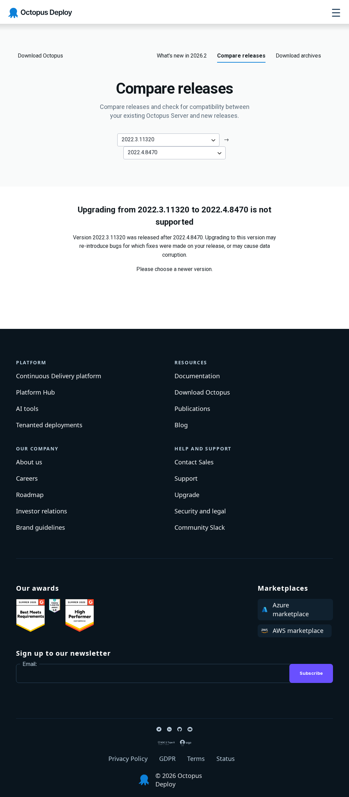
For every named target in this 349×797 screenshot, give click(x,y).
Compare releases (241, 55)
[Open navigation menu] (336, 12)
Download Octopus (40, 55)
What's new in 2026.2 (182, 55)
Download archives (298, 55)
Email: (29, 663)
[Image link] (30, 615)
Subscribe (311, 673)
